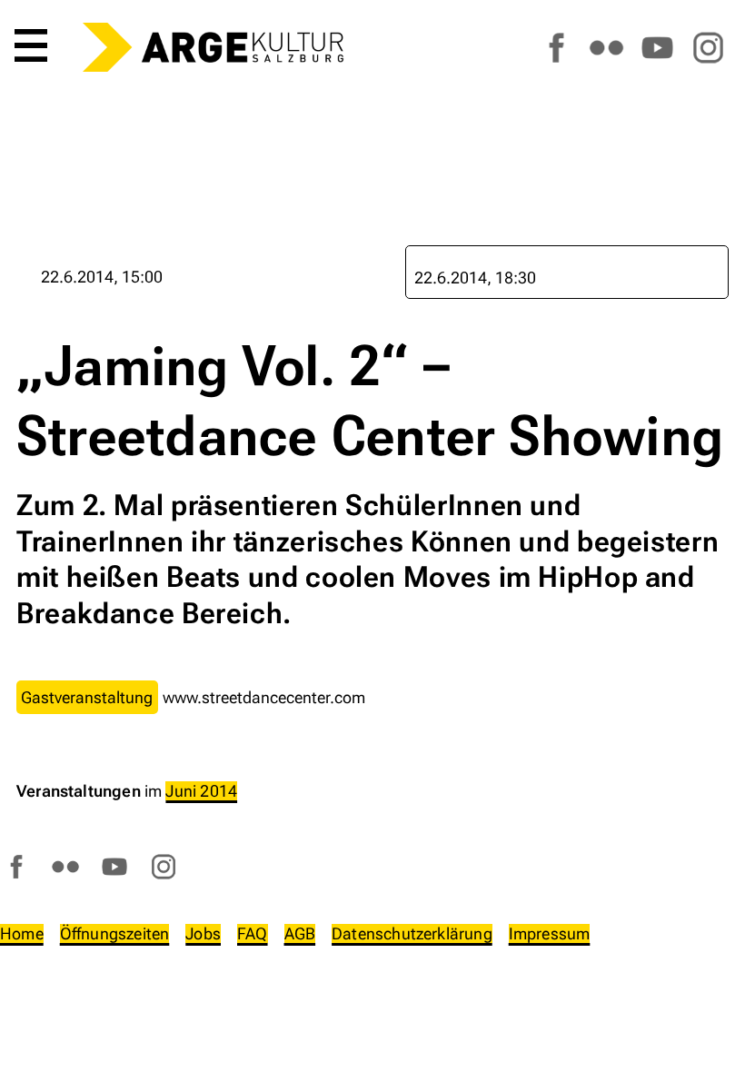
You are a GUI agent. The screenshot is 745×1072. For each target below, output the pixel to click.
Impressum (550, 933)
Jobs (203, 933)
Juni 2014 (201, 790)
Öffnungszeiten (115, 933)
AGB (300, 933)
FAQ (252, 933)
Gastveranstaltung (87, 697)
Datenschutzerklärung (412, 933)
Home (22, 933)
